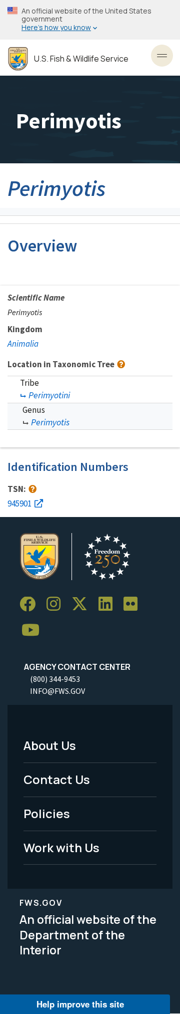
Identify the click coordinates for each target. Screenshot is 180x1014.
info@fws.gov (57, 691)
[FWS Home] (18, 59)
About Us (50, 745)
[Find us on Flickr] (134, 604)
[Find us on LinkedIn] (109, 604)
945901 (20, 503)
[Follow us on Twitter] (83, 604)
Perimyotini (49, 395)
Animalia (23, 343)
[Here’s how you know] (90, 20)
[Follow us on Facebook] (31, 604)
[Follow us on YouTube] (34, 630)
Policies (47, 813)
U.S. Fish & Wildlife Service (81, 59)
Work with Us (62, 847)
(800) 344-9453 (55, 679)
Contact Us (57, 779)
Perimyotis (50, 422)
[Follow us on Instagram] (57, 604)
